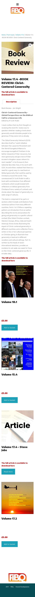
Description (11, 102)
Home (3, 35)
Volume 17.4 (20, 35)
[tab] (11, 101)
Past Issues (10, 35)
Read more (8, 472)
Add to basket (9, 327)
